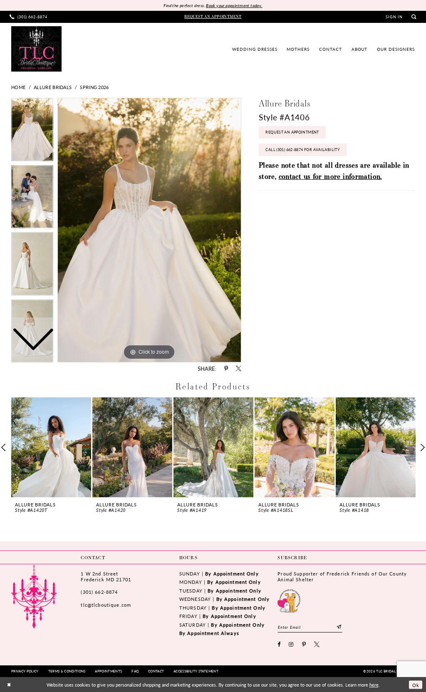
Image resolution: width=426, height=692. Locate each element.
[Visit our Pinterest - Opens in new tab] (304, 644)
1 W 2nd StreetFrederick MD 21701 (106, 576)
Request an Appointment (292, 132)
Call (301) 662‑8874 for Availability (302, 149)
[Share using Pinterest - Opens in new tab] (226, 369)
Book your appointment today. (234, 5)
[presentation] (51, 447)
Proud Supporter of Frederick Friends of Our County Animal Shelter (342, 576)
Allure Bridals (53, 87)
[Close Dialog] (9, 684)
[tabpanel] (149, 230)
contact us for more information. (330, 176)
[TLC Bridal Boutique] (36, 48)
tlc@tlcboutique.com (106, 605)
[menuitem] (28, 17)
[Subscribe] (339, 627)
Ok (415, 684)
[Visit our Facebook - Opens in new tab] (279, 644)
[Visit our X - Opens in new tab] (317, 644)
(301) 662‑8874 (99, 592)
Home (18, 87)
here (374, 684)
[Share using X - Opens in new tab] (238, 369)
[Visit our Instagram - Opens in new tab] (291, 644)
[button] (394, 17)
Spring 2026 (94, 87)
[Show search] (414, 17)
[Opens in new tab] (288, 600)
